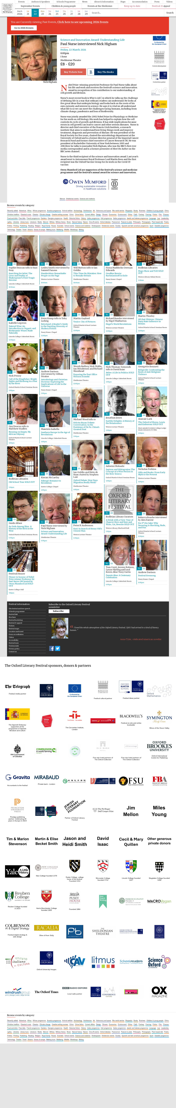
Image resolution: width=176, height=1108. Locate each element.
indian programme (93, 218)
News (84, 1)
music (69, 222)
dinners (105, 214)
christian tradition (13, 214)
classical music (26, 214)
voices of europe (39, 229)
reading (31, 226)
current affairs (90, 214)
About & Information (104, 1)
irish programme (106, 218)
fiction (155, 214)
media (40, 222)
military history (60, 222)
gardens (44, 218)
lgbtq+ (9, 222)
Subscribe (58, 611)
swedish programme (162, 226)
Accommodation (140, 1)
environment (122, 214)
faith (135, 214)
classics (35, 214)
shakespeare (96, 226)
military (52, 222)
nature (85, 222)
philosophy (137, 222)
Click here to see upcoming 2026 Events (82, 22)
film (160, 214)
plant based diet (157, 222)
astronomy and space (103, 210)
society (117, 226)
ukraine (30, 229)
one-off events (94, 222)
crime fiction (79, 214)
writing (81, 229)
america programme (54, 210)
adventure (22, 210)
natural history (77, 222)
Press (156, 1)
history (83, 218)
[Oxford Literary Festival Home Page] (7, 8)
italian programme (119, 218)
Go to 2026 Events (23, 28)
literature (33, 222)
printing (16, 226)
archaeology (78, 210)
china (167, 210)
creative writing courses (60, 214)
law (158, 218)
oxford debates (105, 222)
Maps (122, 1)
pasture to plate (126, 222)
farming (148, 214)
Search (170, 12)
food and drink (12, 218)
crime (71, 214)
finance (166, 214)
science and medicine (87, 198)
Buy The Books (106, 72)
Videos (169, 1)
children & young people (155, 210)
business (142, 210)
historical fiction (74, 218)
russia (53, 226)
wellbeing (59, 229)
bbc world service (118, 210)
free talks (22, 218)
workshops (74, 229)
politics (9, 226)
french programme (33, 218)
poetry (166, 222)
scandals (60, 226)
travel (24, 229)
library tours (24, 222)
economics (112, 214)
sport (151, 226)
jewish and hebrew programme (137, 218)
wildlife (66, 229)
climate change (45, 214)
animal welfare (67, 210)
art (94, 210)
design (98, 214)
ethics (130, 214)
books (136, 210)
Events (21, 1)
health (66, 218)
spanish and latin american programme (135, 226)
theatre (18, 229)
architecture (87, 210)
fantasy (141, 214)
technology (11, 229)
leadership (165, 218)
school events (69, 226)
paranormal (116, 222)
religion (37, 226)
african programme (39, 210)
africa (29, 210)
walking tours (50, 229)
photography (146, 222)
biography (128, 210)
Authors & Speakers (40, 1)
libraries (16, 222)
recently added (12, 210)
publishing (23, 226)
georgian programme (55, 218)
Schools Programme (66, 1)
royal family (46, 226)
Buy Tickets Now (73, 72)
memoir (62, 198)
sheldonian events (72, 198)
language (152, 218)
